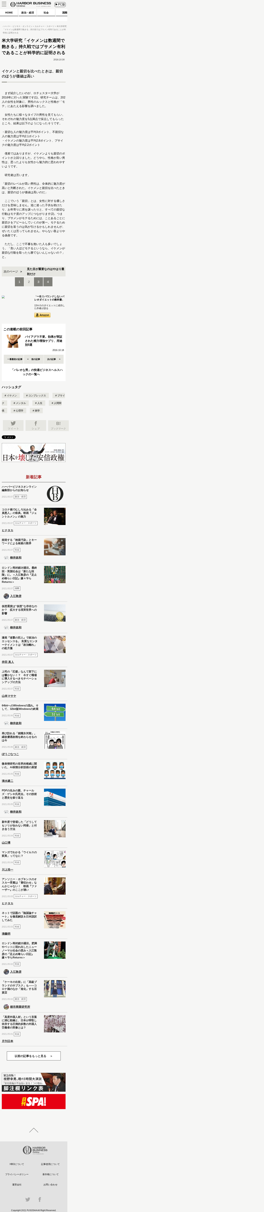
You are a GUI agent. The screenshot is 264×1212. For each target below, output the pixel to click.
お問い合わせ (50, 1184)
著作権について (50, 1174)
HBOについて (17, 1164)
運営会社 (17, 1184)
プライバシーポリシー (17, 1174)
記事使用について (50, 1164)
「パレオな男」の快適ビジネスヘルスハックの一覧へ (37, 372)
